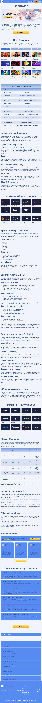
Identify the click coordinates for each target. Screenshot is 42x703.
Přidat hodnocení (35, 538)
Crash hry (25, 48)
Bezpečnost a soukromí (7, 671)
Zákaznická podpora (7, 674)
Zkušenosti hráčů (6, 676)
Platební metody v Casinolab (8, 666)
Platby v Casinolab (6, 669)
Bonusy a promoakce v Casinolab (9, 661)
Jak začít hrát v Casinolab (8, 658)
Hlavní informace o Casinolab (9, 648)
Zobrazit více (21, 561)
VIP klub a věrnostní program (8, 664)
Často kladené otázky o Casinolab (9, 679)
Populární (5, 48)
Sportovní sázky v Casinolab (8, 656)
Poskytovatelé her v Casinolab (9, 653)
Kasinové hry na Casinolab (8, 651)
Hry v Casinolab (6, 646)
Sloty (36, 48)
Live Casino (15, 48)
